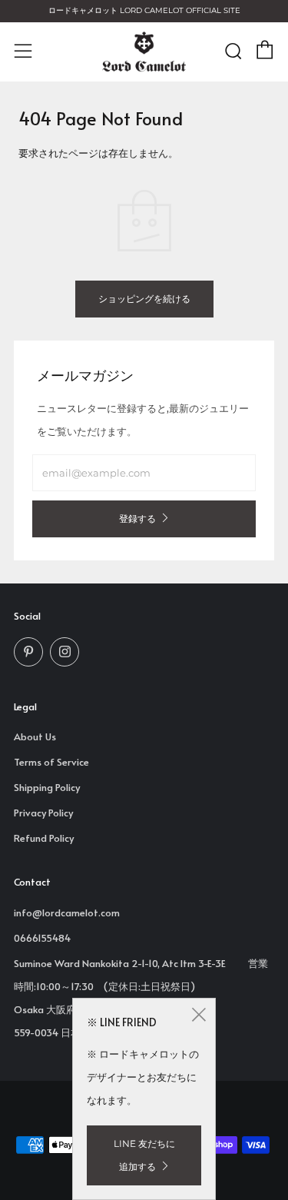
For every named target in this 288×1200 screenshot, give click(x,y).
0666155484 (42, 938)
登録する (137, 518)
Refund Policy (44, 838)
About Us (35, 736)
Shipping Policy (47, 787)
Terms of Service (51, 762)
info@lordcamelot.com (67, 912)
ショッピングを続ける (144, 298)
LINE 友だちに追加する (144, 1155)
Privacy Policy (43, 812)
